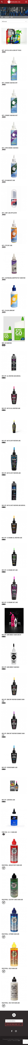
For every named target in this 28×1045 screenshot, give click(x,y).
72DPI (18, 1040)
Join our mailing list (13, 1024)
